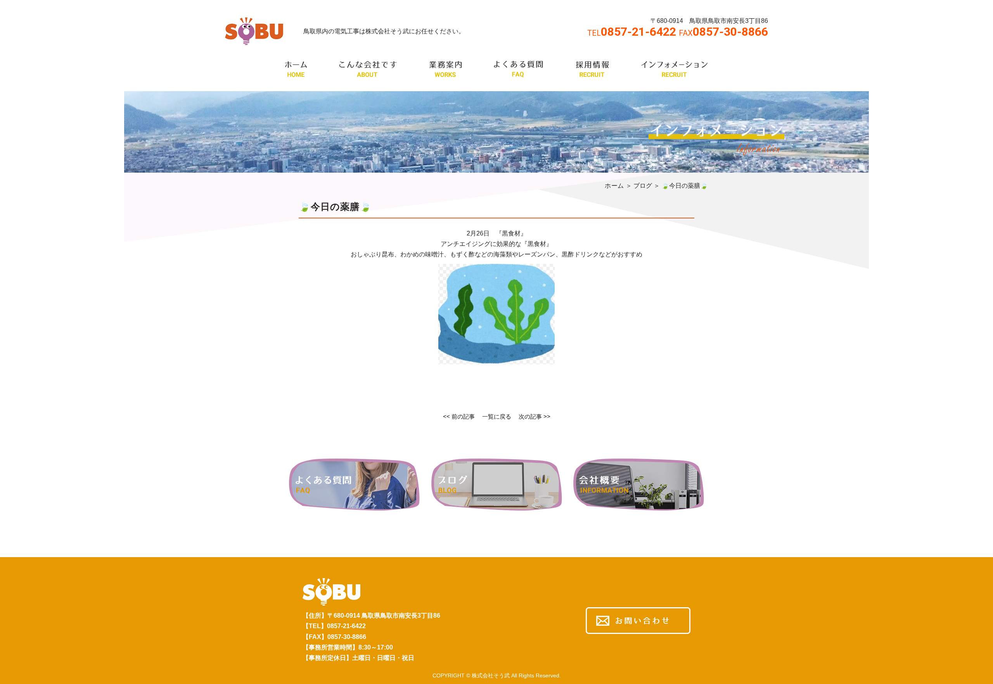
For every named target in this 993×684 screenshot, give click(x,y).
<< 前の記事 (459, 416)
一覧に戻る (496, 416)
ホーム (614, 185)
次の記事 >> (534, 416)
